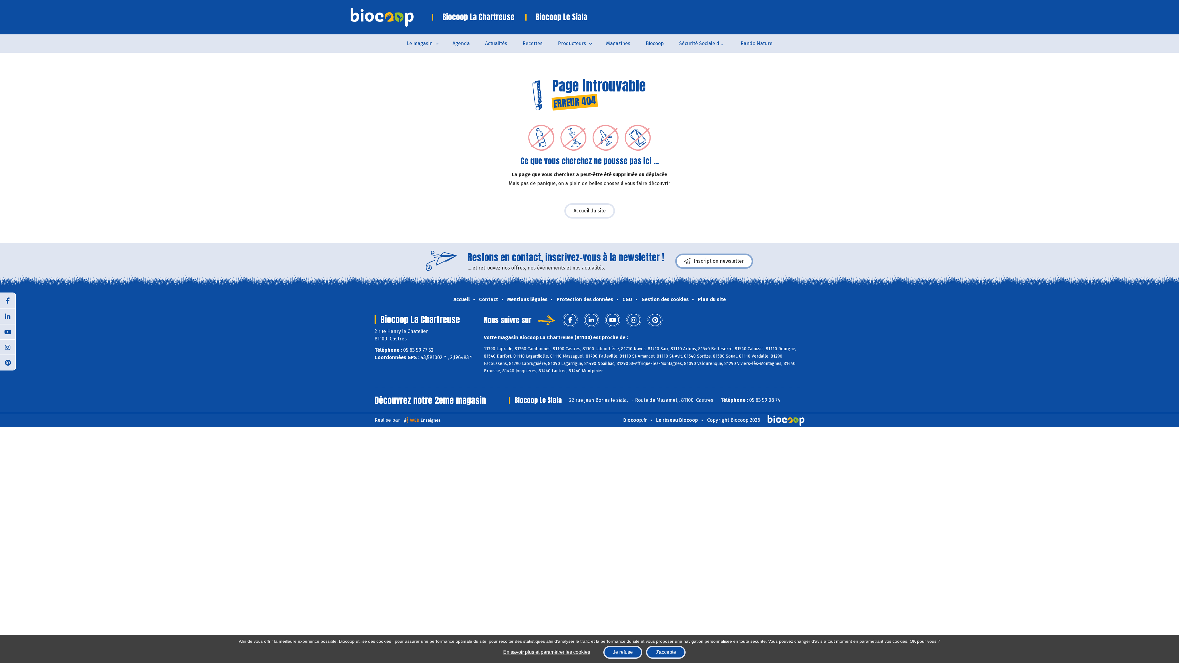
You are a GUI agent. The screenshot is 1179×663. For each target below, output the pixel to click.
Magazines (618, 43)
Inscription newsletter (719, 261)
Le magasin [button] (420, 43)
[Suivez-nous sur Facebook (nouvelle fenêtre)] (7, 300)
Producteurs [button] (572, 43)
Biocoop (655, 43)
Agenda (461, 43)
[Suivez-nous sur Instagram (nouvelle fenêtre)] (7, 347)
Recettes (533, 43)
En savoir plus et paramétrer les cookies (546, 652)
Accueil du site (590, 211)
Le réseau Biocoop (677, 420)
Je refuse (623, 652)
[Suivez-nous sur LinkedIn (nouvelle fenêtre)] (7, 316)
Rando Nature (756, 43)
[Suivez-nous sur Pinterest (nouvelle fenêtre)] (7, 362)
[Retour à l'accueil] (391, 17)
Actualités (496, 43)
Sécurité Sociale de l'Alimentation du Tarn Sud (706, 43)
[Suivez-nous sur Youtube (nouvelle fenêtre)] (7, 331)
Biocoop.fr (635, 420)
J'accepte (666, 652)
